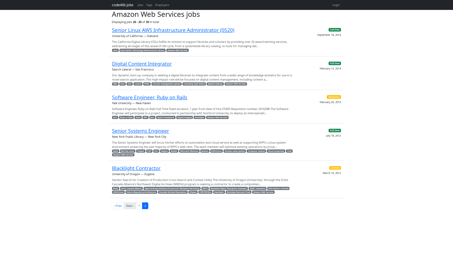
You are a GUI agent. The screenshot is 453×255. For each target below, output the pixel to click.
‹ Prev (118, 206)
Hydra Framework (165, 117)
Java (152, 117)
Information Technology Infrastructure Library (142, 50)
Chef (289, 151)
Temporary (334, 96)
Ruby (138, 117)
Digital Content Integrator (142, 63)
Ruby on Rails (126, 117)
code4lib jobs (122, 4)
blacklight (199, 117)
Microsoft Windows (189, 151)
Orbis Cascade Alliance (131, 188)
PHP (149, 151)
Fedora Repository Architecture (141, 192)
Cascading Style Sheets (194, 84)
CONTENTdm (205, 192)
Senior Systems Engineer (140, 130)
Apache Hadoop (215, 84)
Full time (335, 29)
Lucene (138, 84)
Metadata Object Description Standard (229, 188)
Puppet (140, 151)
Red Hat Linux (127, 151)
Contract (335, 167)
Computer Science (256, 151)
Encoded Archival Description (173, 192)
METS (205, 188)
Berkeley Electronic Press (238, 192)
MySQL (174, 151)
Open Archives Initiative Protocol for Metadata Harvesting (172, 188)
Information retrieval (278, 188)
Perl (156, 151)
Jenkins (205, 151)
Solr (129, 84)
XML (115, 84)
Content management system (166, 84)
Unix (115, 50)
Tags (149, 5)
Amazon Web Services (178, 50)
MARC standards (257, 188)
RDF (145, 117)
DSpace (193, 192)
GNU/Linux (216, 151)
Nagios (164, 151)
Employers (162, 5)
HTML (147, 84)
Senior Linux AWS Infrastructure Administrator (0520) (173, 30)
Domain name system (235, 151)
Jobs (140, 5)
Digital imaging (184, 117)
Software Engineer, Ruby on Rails (149, 97)
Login (336, 5)
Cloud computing (276, 151)
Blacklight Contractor (136, 168)
